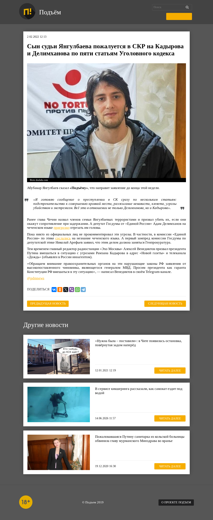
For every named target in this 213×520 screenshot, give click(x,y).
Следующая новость (165, 303)
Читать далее (170, 370)
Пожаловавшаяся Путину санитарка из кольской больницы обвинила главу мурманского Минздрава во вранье (139, 439)
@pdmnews (35, 278)
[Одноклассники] (59, 289)
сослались (63, 238)
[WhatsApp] (77, 289)
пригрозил (61, 228)
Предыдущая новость (48, 303)
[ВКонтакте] (54, 289)
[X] (65, 289)
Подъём (50, 12)
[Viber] (71, 289)
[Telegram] (83, 289)
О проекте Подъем (176, 502)
